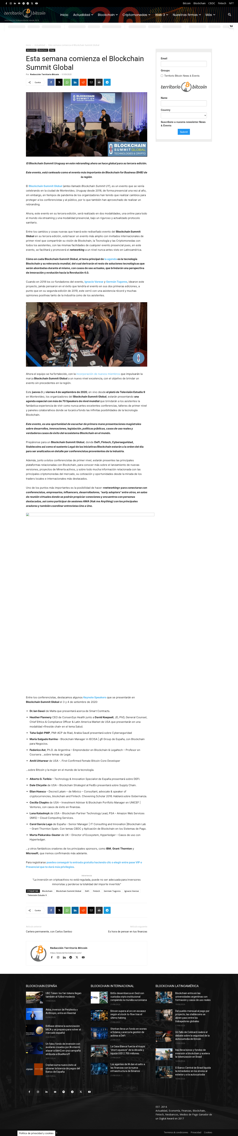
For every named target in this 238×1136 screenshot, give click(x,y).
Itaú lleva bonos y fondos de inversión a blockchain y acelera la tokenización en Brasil (192, 1053)
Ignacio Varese (94, 281)
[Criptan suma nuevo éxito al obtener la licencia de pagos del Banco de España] (34, 1069)
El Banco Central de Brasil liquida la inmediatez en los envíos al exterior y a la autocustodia (193, 1071)
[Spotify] (23, 3)
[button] (229, 15)
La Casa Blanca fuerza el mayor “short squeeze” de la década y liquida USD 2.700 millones (127, 1050)
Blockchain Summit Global (45, 186)
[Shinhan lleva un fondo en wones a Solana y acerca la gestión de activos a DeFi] (99, 1033)
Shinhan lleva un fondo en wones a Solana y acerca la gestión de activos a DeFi (128, 1032)
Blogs (52, 50)
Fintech (96, 891)
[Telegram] (28, 3)
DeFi (87, 891)
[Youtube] (36, 3)
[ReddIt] (83, 82)
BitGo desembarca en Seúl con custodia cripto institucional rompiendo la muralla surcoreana (128, 996)
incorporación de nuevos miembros (98, 374)
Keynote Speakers (94, 697)
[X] (32, 3)
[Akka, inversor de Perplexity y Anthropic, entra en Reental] (34, 1014)
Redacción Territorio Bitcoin (44, 74)
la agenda (110, 259)
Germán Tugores (116, 281)
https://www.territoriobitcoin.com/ (66, 953)
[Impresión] (99, 82)
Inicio (28, 45)
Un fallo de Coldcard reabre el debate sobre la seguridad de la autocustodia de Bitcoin (192, 1035)
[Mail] (19, 3)
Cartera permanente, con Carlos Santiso (49, 931)
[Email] (91, 82)
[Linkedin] (15, 3)
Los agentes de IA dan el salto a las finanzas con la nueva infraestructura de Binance (127, 1067)
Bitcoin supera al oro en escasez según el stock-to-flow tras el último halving (128, 1014)
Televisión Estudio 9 (37, 895)
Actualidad (39, 45)
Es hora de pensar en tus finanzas (127, 931)
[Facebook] (6, 3)
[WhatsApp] (67, 82)
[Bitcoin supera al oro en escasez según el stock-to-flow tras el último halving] (99, 1015)
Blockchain (43, 50)
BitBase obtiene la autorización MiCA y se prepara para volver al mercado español (63, 1029)
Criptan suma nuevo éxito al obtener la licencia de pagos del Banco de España (63, 1068)
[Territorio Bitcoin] (24, 15)
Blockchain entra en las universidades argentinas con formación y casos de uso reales (193, 996)
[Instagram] (11, 3)
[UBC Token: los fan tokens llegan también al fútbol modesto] (34, 997)
